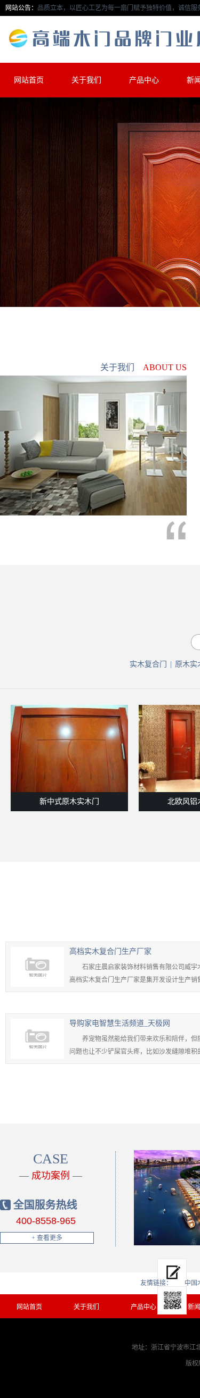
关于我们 (86, 80)
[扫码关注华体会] (172, 1300)
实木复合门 (148, 664)
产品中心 (144, 80)
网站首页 (29, 80)
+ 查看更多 (46, 1238)
